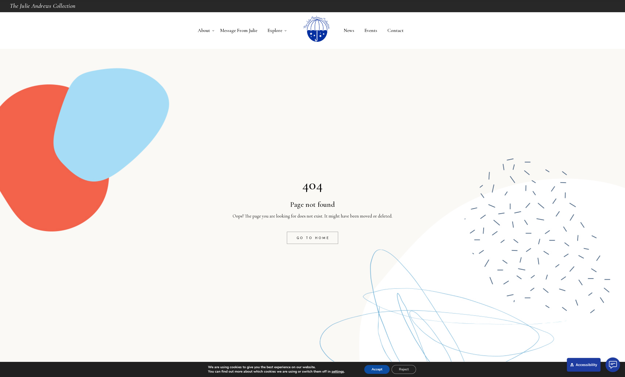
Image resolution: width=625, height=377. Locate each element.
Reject (404, 369)
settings (338, 371)
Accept (377, 369)
